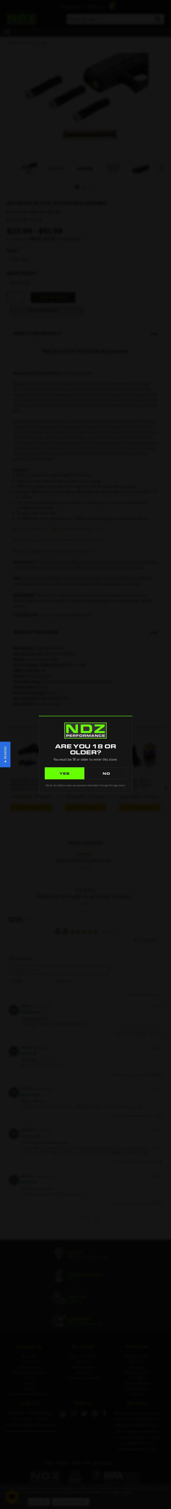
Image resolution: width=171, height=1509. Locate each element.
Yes (64, 773)
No (106, 773)
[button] (5, 754)
